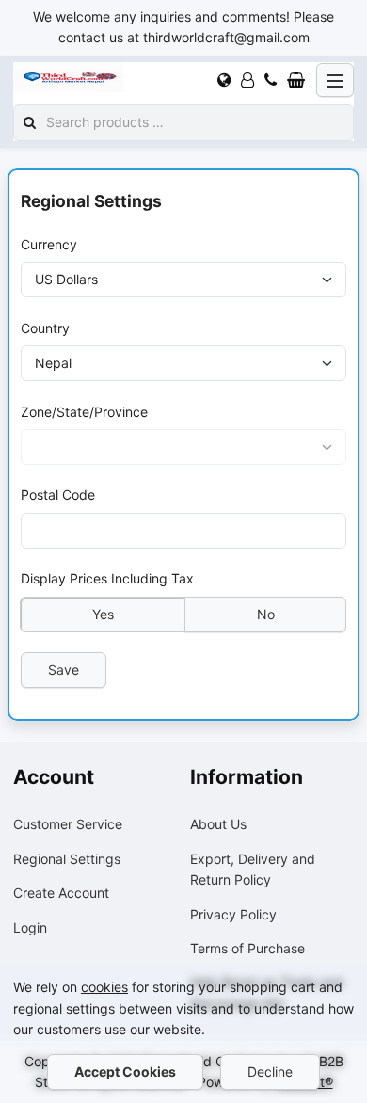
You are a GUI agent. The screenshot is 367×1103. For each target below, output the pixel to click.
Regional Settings (66, 859)
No (266, 613)
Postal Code (58, 495)
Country (45, 327)
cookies (104, 987)
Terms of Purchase (247, 948)
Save (63, 669)
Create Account (61, 893)
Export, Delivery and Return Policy (252, 869)
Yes (103, 613)
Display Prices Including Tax (107, 578)
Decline (270, 1071)
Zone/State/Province (84, 411)
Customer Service (67, 824)
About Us (218, 824)
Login (30, 927)
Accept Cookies (125, 1071)
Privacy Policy (233, 914)
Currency (49, 244)
